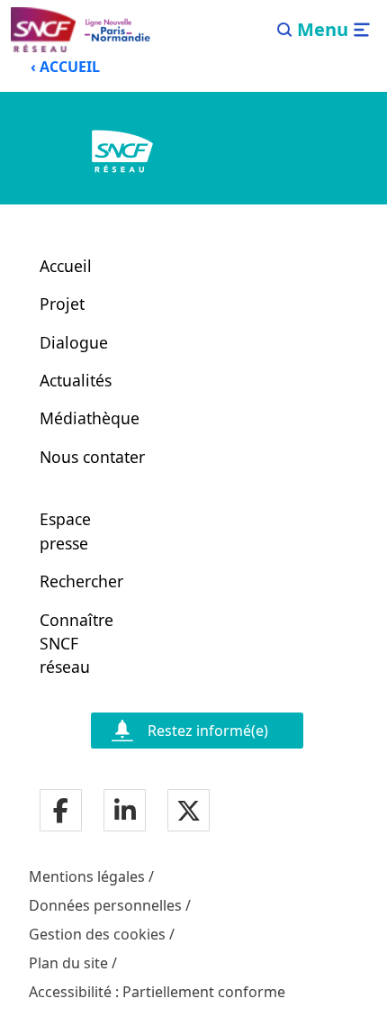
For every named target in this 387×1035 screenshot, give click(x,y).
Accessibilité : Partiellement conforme (157, 992)
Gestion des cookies (97, 934)
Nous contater (92, 457)
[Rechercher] (284, 30)
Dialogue (74, 342)
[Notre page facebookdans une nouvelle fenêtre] (60, 812)
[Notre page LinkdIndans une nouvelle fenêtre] (125, 812)
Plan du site (68, 963)
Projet (62, 303)
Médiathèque (90, 418)
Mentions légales (87, 876)
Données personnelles (105, 905)
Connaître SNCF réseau (71, 643)
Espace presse (65, 530)
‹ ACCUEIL (65, 67)
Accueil (66, 266)
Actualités (76, 380)
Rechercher (71, 581)
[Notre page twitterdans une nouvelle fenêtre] (188, 812)
